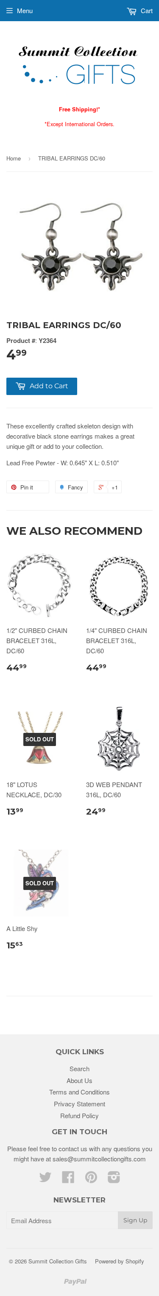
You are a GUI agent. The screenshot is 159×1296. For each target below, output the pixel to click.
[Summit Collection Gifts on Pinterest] (91, 1179)
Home (13, 158)
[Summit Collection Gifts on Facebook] (68, 1179)
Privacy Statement (79, 1103)
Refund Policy (79, 1115)
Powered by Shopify (119, 1261)
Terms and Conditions (79, 1091)
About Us (79, 1080)
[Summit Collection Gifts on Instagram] (114, 1179)
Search (79, 1068)
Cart (146, 10)
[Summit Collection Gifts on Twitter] (45, 1179)
